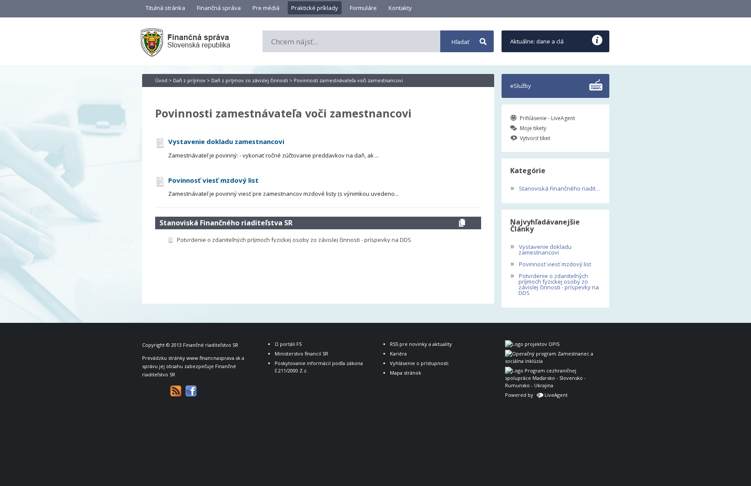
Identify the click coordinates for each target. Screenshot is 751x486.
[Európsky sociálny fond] (550, 361)
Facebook (191, 390)
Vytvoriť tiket (535, 138)
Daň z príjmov (189, 80)
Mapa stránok (405, 372)
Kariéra (398, 353)
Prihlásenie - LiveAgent (547, 118)
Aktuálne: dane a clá (537, 41)
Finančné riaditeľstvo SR (210, 345)
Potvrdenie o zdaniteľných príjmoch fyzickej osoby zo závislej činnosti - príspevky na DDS (554, 283)
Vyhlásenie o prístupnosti (419, 363)
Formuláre (363, 8)
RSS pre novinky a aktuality (421, 344)
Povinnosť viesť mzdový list (550, 263)
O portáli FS (288, 344)
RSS (175, 390)
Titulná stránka (165, 8)
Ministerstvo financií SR (301, 353)
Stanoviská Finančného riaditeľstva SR (226, 223)
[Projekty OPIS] (532, 344)
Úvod (161, 80)
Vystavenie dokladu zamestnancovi (541, 248)
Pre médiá (266, 8)
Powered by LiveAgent (536, 395)
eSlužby (520, 86)
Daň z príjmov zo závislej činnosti (249, 80)
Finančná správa (219, 8)
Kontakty (400, 8)
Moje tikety (533, 128)
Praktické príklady (314, 8)
